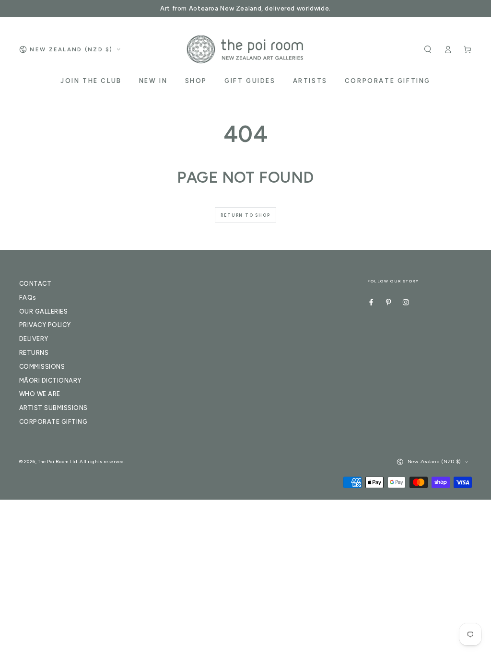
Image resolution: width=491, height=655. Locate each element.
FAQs (27, 297)
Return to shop (245, 215)
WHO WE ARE (39, 394)
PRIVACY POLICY (45, 324)
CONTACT (35, 283)
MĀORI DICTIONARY (50, 380)
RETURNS (33, 352)
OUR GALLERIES (43, 311)
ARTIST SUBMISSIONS (53, 407)
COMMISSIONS (42, 366)
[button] (428, 49)
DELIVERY (33, 338)
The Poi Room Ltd (58, 461)
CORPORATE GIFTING (53, 421)
